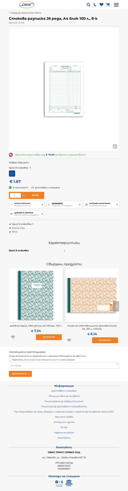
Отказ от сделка (64, 422)
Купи (35, 195)
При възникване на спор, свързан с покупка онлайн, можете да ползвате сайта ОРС (64, 411)
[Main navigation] (116, 4)
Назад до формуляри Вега (25, 13)
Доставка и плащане (64, 390)
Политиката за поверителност (41, 360)
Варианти (49, 337)
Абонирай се (19, 374)
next (116, 306)
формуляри (18, 228)
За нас (64, 427)
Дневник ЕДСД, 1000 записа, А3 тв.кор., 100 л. (36, 325)
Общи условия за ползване (64, 396)
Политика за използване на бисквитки (64, 406)
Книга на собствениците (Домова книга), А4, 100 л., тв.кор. (92, 327)
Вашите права (64, 416)
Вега (14, 231)
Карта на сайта (64, 432)
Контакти (64, 437)
